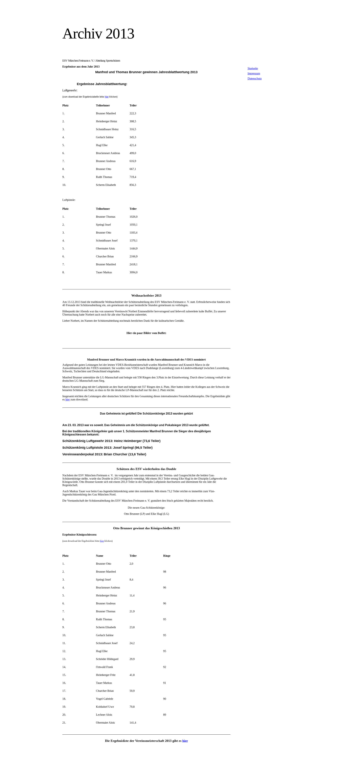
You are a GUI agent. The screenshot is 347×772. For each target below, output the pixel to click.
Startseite (253, 68)
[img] (95, 14)
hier (107, 96)
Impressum (254, 73)
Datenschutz (255, 78)
